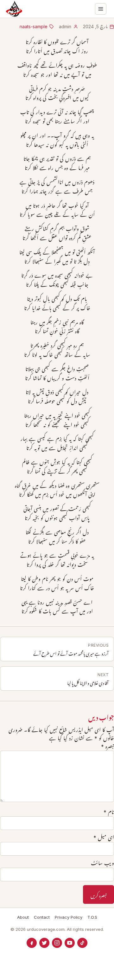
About (23, 917)
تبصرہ (107, 746)
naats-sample (34, 26)
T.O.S (92, 917)
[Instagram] (57, 943)
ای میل (103, 837)
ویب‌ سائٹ (102, 863)
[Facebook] (32, 943)
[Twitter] (44, 943)
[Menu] (100, 9)
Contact (42, 917)
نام (109, 812)
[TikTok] (82, 943)
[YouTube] (70, 943)
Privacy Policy (68, 917)
